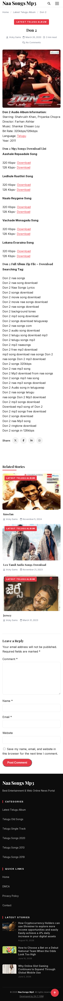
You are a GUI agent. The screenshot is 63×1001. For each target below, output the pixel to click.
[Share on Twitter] (15, 440)
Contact (6, 905)
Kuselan (8, 514)
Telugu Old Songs (12, 819)
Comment (10, 659)
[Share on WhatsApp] (39, 440)
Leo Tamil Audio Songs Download (24, 565)
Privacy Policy (10, 895)
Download (24, 162)
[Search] (49, 3)
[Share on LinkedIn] (31, 440)
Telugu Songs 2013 (13, 847)
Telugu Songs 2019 (13, 856)
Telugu (21, 136)
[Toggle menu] (57, 3)
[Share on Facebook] (23, 440)
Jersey (7, 615)
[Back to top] (55, 993)
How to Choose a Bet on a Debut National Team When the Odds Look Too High (38, 951)
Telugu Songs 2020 (13, 838)
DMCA (6, 886)
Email (7, 717)
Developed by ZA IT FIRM (32, 996)
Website (7, 733)
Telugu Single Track (14, 828)
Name (7, 701)
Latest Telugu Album (24, 12)
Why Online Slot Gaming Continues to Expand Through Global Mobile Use (36, 969)
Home (5, 12)
